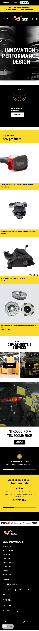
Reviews (5, 570)
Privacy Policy (7, 558)
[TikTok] (12, 611)
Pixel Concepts (28, 622)
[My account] (31, 18)
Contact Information (9, 562)
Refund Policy (7, 554)
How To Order (7, 546)
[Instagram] (8, 611)
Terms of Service (8, 550)
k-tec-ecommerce (11, 622)
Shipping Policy (7, 574)
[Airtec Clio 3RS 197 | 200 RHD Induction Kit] (19, 256)
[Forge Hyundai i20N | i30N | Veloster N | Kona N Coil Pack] (19, 163)
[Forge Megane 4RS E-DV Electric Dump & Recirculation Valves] (19, 209)
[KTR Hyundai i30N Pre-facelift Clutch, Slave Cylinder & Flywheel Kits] (19, 303)
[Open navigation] (5, 18)
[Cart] (36, 18)
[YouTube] (17, 611)
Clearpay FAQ (7, 566)
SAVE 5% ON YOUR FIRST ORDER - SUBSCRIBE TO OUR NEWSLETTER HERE (19, 9)
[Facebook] (3, 611)
